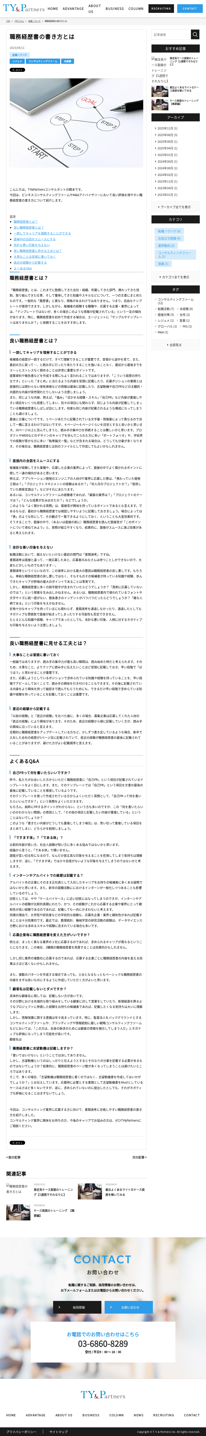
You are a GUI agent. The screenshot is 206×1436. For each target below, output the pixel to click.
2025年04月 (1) (167, 148)
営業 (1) (163, 263)
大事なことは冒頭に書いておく (35, 256)
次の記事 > (139, 1157)
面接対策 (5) (166, 314)
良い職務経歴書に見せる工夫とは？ (38, 251)
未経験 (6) (186, 309)
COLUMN (136, 8)
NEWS (138, 1415)
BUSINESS (115, 8)
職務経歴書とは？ (26, 221)
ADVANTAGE (73, 8)
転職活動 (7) (166, 309)
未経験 (67, 61)
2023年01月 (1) (167, 194)
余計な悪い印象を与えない (32, 245)
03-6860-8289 (103, 1343)
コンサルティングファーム (43, 61)
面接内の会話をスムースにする (35, 239)
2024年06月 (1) (167, 168)
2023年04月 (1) (167, 188)
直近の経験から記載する (30, 262)
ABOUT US (95, 8)
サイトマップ (58, 1432)
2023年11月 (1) (167, 181)
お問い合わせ (130, 1307)
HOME (53, 8)
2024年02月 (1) (167, 175)
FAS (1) (187, 326)
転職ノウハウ (19, 55)
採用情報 (79, 1307)
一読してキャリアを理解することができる (42, 233)
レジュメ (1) (166, 320)
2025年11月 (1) (167, 128)
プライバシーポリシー (21, 1432)
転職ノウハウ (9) (169, 231)
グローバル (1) (167, 326)
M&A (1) (163, 332)
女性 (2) (185, 314)
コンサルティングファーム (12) (176, 301)
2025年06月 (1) (167, 141)
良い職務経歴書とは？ (29, 227)
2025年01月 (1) (167, 155)
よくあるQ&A (23, 268)
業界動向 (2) (166, 245)
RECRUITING (163, 1415)
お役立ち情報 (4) (169, 238)
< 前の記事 (13, 1157)
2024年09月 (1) (167, 161)
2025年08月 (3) (167, 135)
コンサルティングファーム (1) (174, 254)
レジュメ (17, 61)
